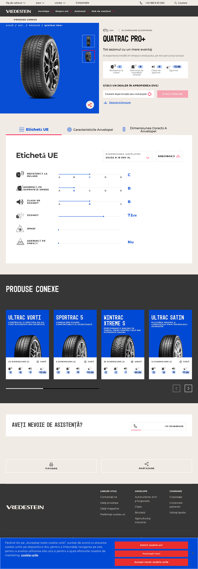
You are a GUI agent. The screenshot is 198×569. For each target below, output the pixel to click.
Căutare (182, 2)
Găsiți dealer (172, 94)
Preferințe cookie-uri (112, 514)
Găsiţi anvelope (109, 502)
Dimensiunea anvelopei (123, 154)
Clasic (138, 506)
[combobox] (127, 159)
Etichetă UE (37, 129)
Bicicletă (140, 512)
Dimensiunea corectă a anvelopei (148, 129)
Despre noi (62, 11)
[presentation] (176, 388)
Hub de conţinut (101, 11)
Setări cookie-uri (151, 545)
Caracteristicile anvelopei (93, 130)
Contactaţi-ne (108, 497)
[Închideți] (193, 553)
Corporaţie (82, 2)
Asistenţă (80, 11)
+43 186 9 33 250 (154, 2)
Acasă (10, 25)
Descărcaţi (166, 156)
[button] (90, 105)
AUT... (21, 25)
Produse (34, 25)
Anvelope (43, 11)
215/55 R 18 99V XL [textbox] (118, 158)
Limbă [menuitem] (59, 2)
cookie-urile (29, 555)
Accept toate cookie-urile (151, 562)
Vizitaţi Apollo (178, 512)
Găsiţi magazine (109, 508)
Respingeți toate (151, 553)
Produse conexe (25, 19)
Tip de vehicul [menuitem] (14, 2)
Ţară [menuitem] (39, 2)
